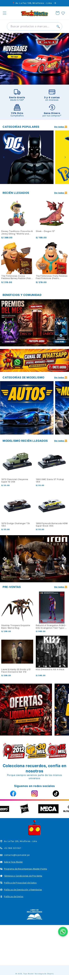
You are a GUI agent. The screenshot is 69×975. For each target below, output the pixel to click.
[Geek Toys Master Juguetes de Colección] (26, 710)
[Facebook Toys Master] (13, 793)
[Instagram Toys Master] (34, 793)
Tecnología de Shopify (44, 974)
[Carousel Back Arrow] (4, 157)
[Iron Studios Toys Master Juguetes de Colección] (34, 558)
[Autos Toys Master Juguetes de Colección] (27, 408)
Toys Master (28, 974)
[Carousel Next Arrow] (65, 157)
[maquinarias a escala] (34, 59)
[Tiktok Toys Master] (56, 793)
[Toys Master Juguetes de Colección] (34, 914)
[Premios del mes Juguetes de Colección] (34, 322)
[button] (4, 13)
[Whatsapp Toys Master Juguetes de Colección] (34, 360)
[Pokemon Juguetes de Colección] (27, 157)
